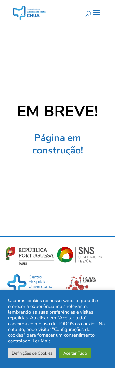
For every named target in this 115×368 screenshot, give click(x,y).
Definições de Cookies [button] (32, 353)
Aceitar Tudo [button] (75, 353)
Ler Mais (41, 341)
